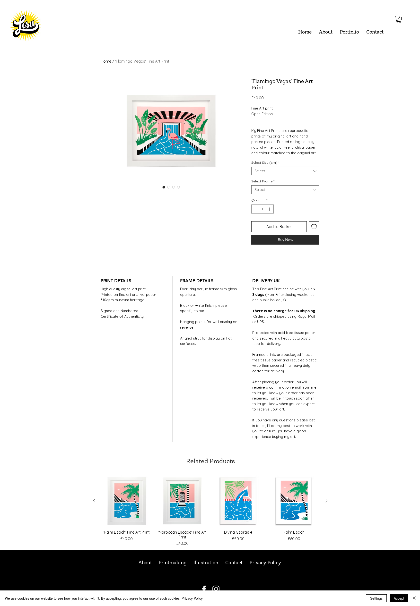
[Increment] (270, 209)
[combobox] (285, 171)
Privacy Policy (192, 598)
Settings (376, 598)
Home (106, 61)
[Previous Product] (94, 501)
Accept (399, 598)
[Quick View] (126, 500)
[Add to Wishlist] (314, 226)
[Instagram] (216, 589)
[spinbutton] (262, 209)
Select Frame (262, 181)
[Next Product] (326, 501)
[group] (210, 510)
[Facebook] (204, 589)
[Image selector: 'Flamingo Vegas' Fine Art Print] (163, 187)
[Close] (414, 598)
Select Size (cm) (265, 163)
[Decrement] (255, 209)
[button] (349, 32)
